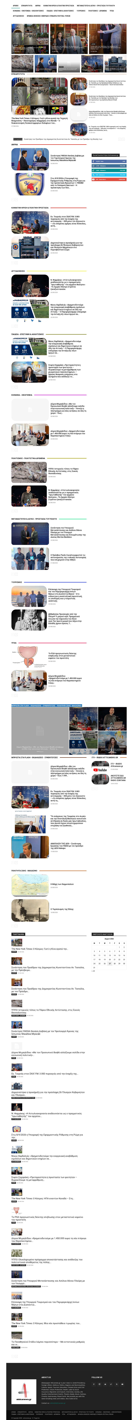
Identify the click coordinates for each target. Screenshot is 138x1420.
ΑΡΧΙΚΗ (15, 6)
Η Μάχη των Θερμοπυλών (62, 884)
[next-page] (16, 199)
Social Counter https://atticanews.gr (105, 155)
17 (94, 959)
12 (105, 955)
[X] (121, 1)
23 (124, 959)
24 (94, 963)
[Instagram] (110, 1)
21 (114, 959)
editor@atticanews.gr (57, 1403)
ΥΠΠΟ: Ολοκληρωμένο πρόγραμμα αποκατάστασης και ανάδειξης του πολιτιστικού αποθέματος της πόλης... (46, 1261)
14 (114, 955)
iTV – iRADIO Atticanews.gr (117, 765)
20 (110, 959)
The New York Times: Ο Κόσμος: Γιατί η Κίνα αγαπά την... (39, 949)
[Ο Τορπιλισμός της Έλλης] (30, 910)
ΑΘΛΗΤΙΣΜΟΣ (16, 1347)
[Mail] (114, 1)
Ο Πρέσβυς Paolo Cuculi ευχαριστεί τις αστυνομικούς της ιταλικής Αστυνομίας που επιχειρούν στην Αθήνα (68, 557)
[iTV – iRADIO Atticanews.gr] (100, 766)
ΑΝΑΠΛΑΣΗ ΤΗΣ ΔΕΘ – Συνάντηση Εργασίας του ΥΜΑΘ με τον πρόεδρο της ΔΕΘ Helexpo (67, 845)
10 (94, 955)
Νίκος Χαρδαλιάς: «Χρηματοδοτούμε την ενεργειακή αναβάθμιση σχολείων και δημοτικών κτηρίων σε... (44, 1157)
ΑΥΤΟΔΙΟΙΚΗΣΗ (18, 16)
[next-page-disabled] (96, 788)
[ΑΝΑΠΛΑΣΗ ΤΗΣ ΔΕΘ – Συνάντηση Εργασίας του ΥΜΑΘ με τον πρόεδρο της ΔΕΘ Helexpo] (30, 847)
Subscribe (122, 179)
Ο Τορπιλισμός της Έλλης (62, 909)
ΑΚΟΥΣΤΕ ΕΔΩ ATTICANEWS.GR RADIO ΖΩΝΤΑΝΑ (118, 778)
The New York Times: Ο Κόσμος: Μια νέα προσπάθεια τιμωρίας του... (46, 1323)
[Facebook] (107, 1)
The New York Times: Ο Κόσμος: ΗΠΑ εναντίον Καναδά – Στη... (42, 1198)
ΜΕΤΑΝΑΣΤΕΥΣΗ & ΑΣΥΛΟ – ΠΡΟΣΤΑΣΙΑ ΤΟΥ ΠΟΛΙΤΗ (96, 6)
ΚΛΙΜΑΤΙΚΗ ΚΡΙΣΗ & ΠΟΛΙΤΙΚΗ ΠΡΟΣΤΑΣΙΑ (58, 6)
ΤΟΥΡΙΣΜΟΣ (81, 11)
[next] (123, 139)
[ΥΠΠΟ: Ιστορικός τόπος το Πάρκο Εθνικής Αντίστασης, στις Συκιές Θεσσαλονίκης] (22, 63)
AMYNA (37, 6)
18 (99, 959)
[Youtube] (125, 1)
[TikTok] (117, 1)
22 (119, 959)
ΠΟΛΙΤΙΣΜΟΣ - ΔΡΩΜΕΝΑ (18, 67)
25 (99, 963)
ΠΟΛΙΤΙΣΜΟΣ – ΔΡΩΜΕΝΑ (97, 11)
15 (119, 955)
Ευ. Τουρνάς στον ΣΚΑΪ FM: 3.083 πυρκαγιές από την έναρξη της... (44, 1073)
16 (124, 955)
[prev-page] (12, 199)
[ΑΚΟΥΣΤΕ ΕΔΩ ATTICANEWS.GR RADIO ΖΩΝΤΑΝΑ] (100, 779)
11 (99, 955)
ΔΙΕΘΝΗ (16, 45)
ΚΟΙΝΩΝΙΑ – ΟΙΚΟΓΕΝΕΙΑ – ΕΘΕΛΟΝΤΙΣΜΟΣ (28, 11)
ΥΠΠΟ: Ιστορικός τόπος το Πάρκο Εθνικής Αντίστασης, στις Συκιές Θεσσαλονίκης (54, 139)
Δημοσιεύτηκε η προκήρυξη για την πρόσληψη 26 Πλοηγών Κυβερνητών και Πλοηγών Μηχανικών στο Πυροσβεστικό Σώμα (67, 246)
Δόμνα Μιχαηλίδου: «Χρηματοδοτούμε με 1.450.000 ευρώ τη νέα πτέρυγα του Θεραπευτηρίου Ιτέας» (68, 433)
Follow (122, 166)
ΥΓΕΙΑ (112, 11)
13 (110, 955)
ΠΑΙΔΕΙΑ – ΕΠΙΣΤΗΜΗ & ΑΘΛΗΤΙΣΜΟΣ (60, 11)
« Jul (93, 971)
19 (105, 959)
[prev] (119, 139)
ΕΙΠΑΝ (61, 66)
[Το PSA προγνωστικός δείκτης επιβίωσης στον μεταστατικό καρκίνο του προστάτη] (29, 657)
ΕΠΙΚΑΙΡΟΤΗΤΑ (26, 6)
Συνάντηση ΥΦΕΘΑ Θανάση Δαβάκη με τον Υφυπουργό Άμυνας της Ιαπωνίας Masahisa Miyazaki (67, 158)
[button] (104, 1)
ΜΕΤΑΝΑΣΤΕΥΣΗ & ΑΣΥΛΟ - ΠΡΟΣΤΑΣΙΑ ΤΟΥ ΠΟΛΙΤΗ (26, 1286)
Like (124, 161)
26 (105, 963)
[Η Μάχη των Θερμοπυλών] (30, 885)
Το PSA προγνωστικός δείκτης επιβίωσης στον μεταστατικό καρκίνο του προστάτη (62, 655)
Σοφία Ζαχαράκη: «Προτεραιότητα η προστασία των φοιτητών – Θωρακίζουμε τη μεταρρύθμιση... (44, 1178)
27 (110, 963)
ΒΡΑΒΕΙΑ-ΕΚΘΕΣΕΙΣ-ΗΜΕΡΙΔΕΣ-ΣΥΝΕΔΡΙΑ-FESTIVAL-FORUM (48, 16)
